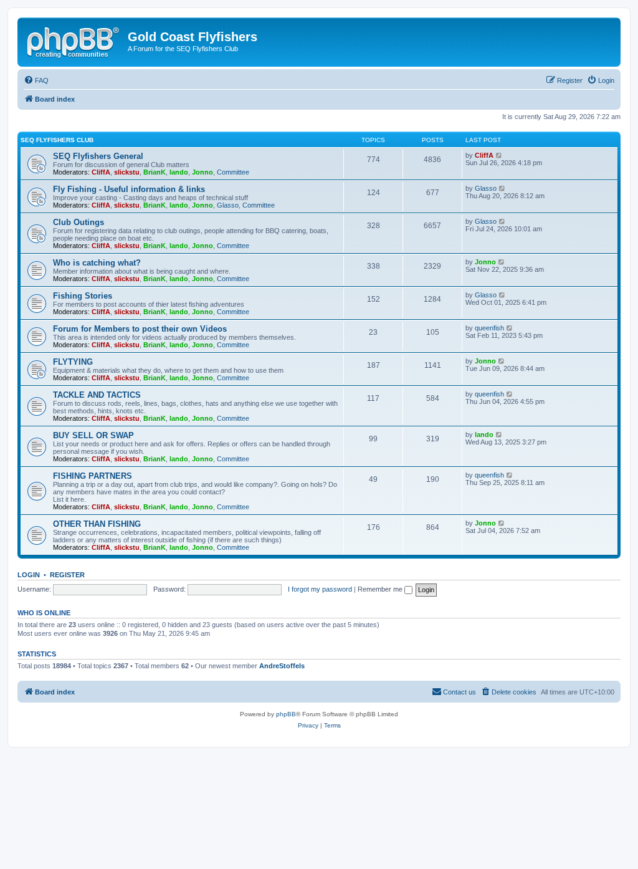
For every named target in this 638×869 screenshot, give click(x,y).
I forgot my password (320, 589)
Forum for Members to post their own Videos (140, 329)
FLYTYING (73, 362)
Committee (233, 172)
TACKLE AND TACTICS (97, 395)
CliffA (101, 172)
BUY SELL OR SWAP (93, 435)
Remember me (381, 589)
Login (28, 575)
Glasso (228, 205)
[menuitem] (36, 80)
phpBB (286, 714)
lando (178, 172)
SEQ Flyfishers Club (57, 140)
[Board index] (74, 40)
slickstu (127, 172)
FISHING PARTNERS (92, 476)
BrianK (154, 172)
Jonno (202, 172)
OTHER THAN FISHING (97, 524)
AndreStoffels (282, 666)
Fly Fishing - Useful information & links (129, 189)
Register (67, 575)
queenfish (489, 328)
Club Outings (78, 222)
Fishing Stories (82, 295)
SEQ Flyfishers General (98, 156)
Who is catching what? (97, 262)
